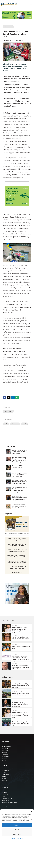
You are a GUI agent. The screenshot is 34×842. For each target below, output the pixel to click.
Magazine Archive (17, 572)
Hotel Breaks (5, 748)
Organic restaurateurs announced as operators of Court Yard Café (19, 506)
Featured (4, 776)
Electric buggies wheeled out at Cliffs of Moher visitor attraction (19, 474)
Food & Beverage (6, 746)
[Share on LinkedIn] (13, 397)
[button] (31, 811)
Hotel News (5, 750)
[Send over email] (17, 397)
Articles (4, 772)
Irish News (4, 752)
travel (24, 424)
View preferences (17, 834)
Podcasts (4, 783)
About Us (4, 792)
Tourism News (5, 756)
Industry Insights (17, 682)
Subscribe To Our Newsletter (9, 802)
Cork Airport (15, 424)
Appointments (5, 770)
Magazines (4, 780)
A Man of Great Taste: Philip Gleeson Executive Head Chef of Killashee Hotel (20, 667)
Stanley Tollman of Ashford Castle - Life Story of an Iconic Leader (19, 451)
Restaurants (5, 754)
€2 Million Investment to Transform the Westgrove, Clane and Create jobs (19, 482)
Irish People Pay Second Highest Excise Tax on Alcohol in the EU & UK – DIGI (21, 685)
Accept (17, 825)
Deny (17, 830)
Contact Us (5, 796)
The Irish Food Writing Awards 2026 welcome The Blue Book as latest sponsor (21, 704)
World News (8, 26)
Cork (6, 424)
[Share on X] (8, 397)
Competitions (5, 774)
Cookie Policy (13, 838)
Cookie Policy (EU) (7, 798)
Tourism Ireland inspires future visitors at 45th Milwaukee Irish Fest (21, 723)
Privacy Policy (20, 838)
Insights (4, 778)
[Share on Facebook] (4, 397)
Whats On (4, 758)
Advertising (5, 794)
